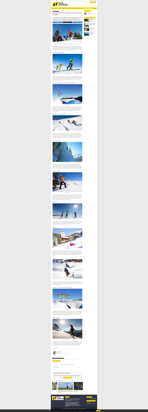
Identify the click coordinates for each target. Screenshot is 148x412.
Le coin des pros (71, 8)
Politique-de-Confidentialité (82, 408)
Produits (63, 8)
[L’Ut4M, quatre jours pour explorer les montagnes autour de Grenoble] (86, 27)
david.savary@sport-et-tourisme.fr (65, 353)
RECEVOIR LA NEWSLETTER (92, 2)
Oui (97, 410)
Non (99, 410)
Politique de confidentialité (92, 410)
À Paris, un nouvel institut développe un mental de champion (75, 391)
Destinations (56, 8)
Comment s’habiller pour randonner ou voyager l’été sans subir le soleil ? (92, 24)
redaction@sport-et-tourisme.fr (91, 403)
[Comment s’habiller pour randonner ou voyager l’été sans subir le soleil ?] (86, 23)
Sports (60, 8)
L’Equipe (70, 408)
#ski (63, 358)
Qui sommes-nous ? (65, 408)
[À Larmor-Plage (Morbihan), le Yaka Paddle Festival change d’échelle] (86, 32)
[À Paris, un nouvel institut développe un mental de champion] (75, 382)
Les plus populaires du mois (90, 17)
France (53, 11)
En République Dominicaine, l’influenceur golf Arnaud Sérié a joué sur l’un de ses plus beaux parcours (59, 391)
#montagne (60, 358)
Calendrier (81, 8)
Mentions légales (75, 408)
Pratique (67, 8)
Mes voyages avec (77, 8)
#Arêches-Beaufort (55, 358)
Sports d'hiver (57, 11)
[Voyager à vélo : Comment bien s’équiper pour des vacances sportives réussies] (86, 18)
